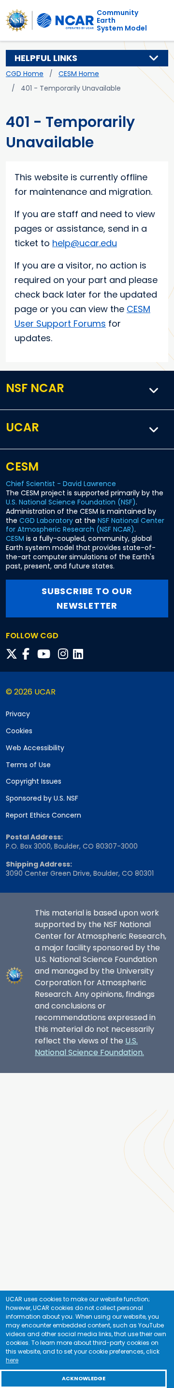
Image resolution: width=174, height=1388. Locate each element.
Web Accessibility (35, 748)
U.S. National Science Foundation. (89, 1046)
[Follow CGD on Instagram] (64, 654)
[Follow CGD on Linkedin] (79, 654)
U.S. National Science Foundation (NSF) (71, 502)
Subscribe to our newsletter (87, 598)
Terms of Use (28, 765)
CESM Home (78, 74)
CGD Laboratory (46, 520)
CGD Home (25, 74)
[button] (154, 58)
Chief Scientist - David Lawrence (61, 484)
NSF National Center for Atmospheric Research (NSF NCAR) (85, 525)
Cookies (19, 731)
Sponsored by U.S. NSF (42, 798)
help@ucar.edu (84, 243)
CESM (15, 538)
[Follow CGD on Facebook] (28, 654)
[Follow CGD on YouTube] (46, 654)
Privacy (18, 714)
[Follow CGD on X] (13, 654)
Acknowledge (83, 1378)
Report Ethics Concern (43, 815)
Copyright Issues (33, 781)
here (12, 1360)
